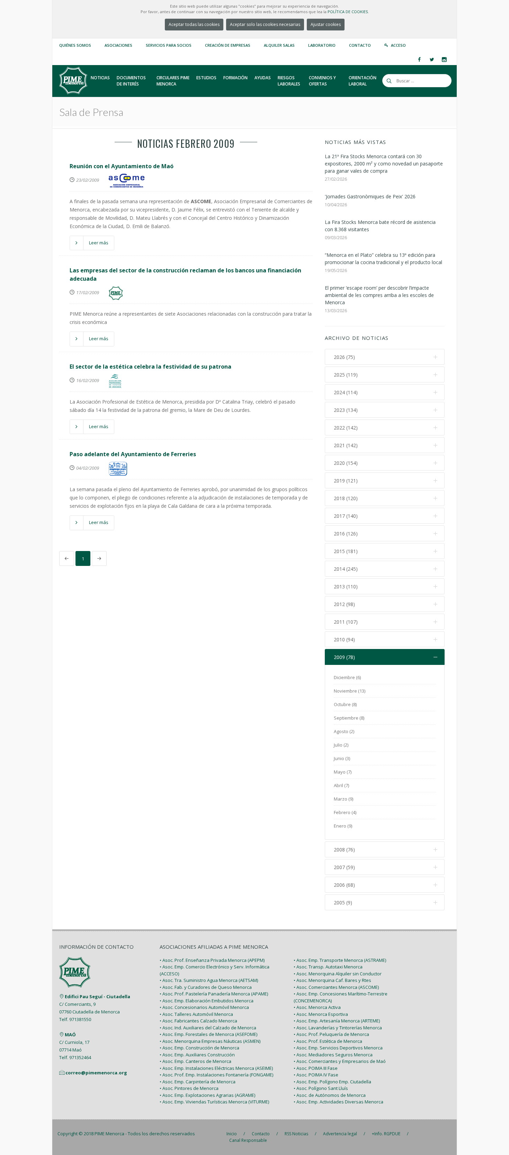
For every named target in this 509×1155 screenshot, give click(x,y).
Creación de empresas (227, 45)
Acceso (398, 45)
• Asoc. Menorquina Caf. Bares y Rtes (332, 980)
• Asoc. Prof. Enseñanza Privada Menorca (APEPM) (212, 960)
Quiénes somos (75, 45)
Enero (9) (343, 826)
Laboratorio (322, 45)
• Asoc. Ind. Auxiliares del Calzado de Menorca (208, 1028)
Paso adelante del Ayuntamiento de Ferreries (133, 454)
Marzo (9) (343, 799)
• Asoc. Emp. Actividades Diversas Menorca (338, 1102)
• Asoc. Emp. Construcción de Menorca (199, 1048)
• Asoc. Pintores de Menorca (189, 1088)
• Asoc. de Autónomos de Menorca (330, 1095)
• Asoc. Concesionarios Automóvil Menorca (204, 1007)
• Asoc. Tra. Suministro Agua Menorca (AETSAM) (209, 980)
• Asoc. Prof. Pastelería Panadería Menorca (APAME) (214, 994)
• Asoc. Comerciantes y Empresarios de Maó (340, 1061)
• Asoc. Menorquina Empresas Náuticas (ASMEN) (210, 1041)
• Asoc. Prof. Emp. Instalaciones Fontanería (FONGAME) (216, 1075)
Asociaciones (118, 45)
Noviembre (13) (349, 691)
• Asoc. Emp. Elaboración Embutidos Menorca (206, 1001)
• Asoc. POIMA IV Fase (316, 1075)
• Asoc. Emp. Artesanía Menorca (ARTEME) (337, 1021)
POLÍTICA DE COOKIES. (348, 11)
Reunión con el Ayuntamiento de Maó (121, 166)
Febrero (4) (345, 812)
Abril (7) (341, 785)
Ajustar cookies (326, 24)
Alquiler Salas (279, 45)
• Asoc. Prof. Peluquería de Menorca (331, 1034)
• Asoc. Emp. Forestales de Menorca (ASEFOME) (208, 1034)
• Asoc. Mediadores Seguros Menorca (333, 1055)
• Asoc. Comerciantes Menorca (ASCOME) (336, 987)
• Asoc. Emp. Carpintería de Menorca (197, 1082)
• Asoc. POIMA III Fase (316, 1068)
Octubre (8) (345, 704)
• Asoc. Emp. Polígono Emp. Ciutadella (332, 1082)
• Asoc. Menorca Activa (317, 1007)
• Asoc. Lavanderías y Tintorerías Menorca (338, 1028)
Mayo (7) (342, 772)
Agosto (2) (344, 731)
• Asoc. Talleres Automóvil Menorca (196, 1014)
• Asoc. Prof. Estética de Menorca (328, 1041)
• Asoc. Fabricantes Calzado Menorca (198, 1021)
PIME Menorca (109, 1133)
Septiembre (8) (349, 718)
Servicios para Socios (168, 45)
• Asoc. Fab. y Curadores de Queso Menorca (206, 987)
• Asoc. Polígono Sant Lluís (321, 1088)
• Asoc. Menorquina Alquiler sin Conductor (338, 974)
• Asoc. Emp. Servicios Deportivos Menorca (338, 1048)
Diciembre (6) (347, 677)
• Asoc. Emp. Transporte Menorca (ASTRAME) (340, 960)
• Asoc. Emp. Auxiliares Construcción (197, 1055)
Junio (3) (342, 758)
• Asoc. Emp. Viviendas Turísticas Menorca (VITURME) (214, 1102)
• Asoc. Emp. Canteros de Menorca (195, 1061)
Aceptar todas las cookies (194, 24)
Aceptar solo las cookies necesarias (265, 24)
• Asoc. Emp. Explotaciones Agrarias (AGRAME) (207, 1095)
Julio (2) (341, 745)
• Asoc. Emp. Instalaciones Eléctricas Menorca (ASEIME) (216, 1068)
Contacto (360, 45)
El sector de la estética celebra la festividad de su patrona (150, 366)
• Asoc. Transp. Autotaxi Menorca (328, 967)
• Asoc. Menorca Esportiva (321, 1014)
